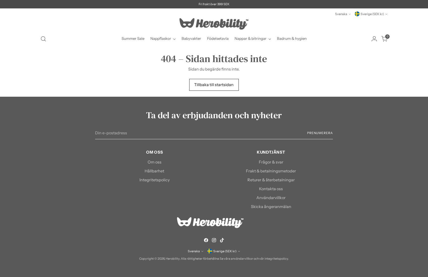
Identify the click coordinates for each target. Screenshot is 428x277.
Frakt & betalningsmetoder (271, 170)
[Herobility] (214, 23)
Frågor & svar (271, 162)
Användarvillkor (271, 197)
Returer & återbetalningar (271, 179)
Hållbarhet (154, 170)
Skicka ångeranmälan (271, 206)
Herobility (173, 258)
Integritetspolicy (154, 179)
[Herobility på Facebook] (206, 241)
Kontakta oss (271, 188)
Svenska (341, 14)
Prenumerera (320, 133)
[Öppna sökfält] (43, 39)
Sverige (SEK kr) (372, 14)
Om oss (154, 162)
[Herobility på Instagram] (214, 241)
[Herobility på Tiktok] (222, 241)
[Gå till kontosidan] (374, 39)
